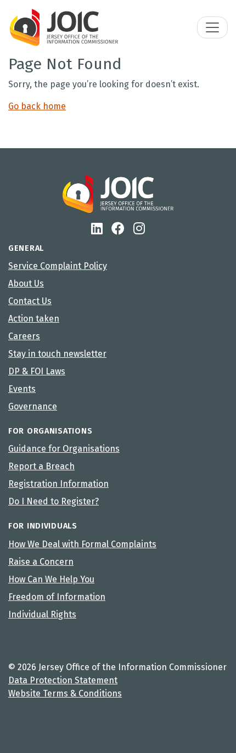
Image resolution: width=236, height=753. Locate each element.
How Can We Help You (51, 579)
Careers (24, 336)
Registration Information (58, 484)
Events (22, 389)
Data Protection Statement (62, 680)
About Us (26, 283)
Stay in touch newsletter (57, 354)
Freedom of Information (56, 597)
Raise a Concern (41, 562)
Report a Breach (41, 466)
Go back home (37, 106)
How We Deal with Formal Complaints (82, 544)
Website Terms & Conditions (65, 693)
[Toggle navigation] (212, 27)
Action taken (33, 318)
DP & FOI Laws (36, 371)
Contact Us (30, 301)
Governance (32, 406)
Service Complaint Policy (57, 266)
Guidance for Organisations (64, 448)
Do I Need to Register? (53, 501)
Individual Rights (42, 614)
